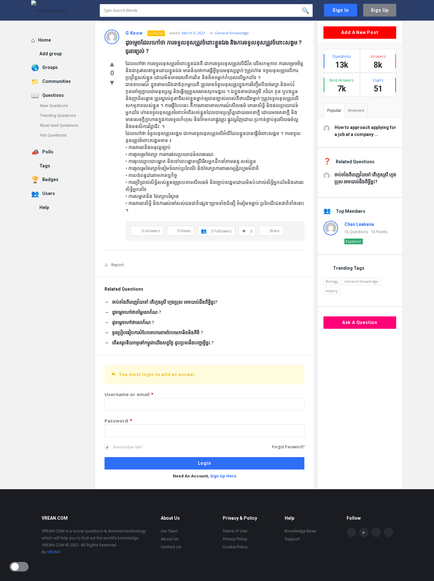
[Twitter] (388, 532)
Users (48, 193)
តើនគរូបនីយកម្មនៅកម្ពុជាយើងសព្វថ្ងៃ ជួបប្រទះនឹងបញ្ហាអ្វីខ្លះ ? (163, 342)
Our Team (169, 531)
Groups (50, 67)
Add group (50, 53)
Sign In (341, 10)
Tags (44, 165)
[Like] (112, 63)
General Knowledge (232, 32)
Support (292, 539)
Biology (332, 281)
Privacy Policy (235, 539)
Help (44, 207)
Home (44, 40)
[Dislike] (112, 82)
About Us (169, 539)
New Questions (54, 105)
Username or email (129, 394)
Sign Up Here (223, 476)
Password (118, 420)
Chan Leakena (359, 224)
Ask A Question (359, 322)
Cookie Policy (235, 546)
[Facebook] (351, 532)
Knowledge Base (300, 531)
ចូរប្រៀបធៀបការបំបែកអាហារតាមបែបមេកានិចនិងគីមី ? (157, 332)
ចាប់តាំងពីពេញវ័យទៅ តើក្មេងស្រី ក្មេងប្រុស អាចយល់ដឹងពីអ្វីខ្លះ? (164, 302)
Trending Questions (58, 115)
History (332, 290)
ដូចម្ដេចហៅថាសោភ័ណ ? (133, 322)
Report (117, 264)
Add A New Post (359, 32)
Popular (334, 110)
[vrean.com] (63, 10)
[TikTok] (376, 532)
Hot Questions (53, 135)
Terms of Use (235, 531)
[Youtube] (364, 532)
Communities (56, 81)
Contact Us (171, 546)
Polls (47, 151)
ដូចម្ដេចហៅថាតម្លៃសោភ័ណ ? (136, 312)
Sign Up (380, 10)
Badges (50, 179)
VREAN (53, 552)
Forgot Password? (288, 446)
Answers (356, 110)
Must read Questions (59, 125)
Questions (53, 95)
